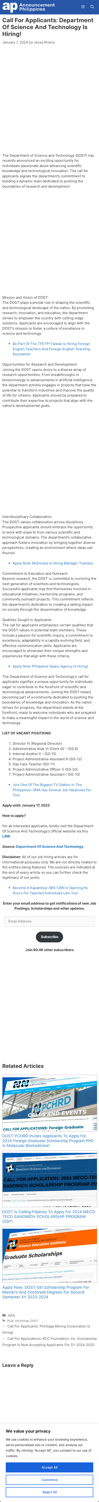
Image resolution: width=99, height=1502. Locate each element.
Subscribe (49, 937)
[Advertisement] (49, 101)
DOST (34, 1320)
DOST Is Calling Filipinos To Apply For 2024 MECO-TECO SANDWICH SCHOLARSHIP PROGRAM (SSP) (49, 1216)
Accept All (49, 1467)
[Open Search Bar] (92, 7)
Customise (49, 1480)
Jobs (11, 1315)
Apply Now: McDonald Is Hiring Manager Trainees (53, 563)
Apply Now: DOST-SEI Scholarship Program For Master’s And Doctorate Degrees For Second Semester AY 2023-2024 (45, 1292)
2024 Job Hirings (18, 1320)
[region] (49, 1463)
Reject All (50, 1492)
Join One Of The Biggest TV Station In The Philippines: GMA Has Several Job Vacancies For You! (52, 789)
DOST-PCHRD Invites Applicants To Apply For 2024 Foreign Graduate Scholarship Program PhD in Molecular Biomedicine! (47, 1141)
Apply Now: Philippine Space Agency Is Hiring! (50, 666)
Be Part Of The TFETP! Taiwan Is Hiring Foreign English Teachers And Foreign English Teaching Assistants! (51, 349)
